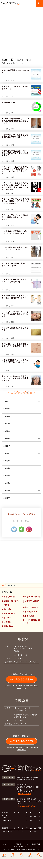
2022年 (6, 431)
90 (31, 392)
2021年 (6, 439)
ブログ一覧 (11, 585)
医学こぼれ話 (28, 616)
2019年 (6, 453)
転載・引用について (21, 846)
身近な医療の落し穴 (31, 597)
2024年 (6, 416)
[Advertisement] (21, 35)
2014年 (6, 491)
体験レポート (7, 618)
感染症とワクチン (30, 607)
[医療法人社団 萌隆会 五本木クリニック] (10, 3)
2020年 (6, 446)
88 (24, 392)
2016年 (6, 476)
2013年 (6, 498)
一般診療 (5, 605)
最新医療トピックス (10, 601)
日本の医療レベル (30, 612)
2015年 (6, 483)
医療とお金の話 (8, 597)
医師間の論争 (7, 626)
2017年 (6, 468)
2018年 (6, 461)
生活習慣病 (6, 622)
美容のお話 (6, 609)
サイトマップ (8, 844)
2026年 (6, 401)
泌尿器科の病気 (8, 613)
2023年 (6, 424)
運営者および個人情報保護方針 (28, 844)
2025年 (6, 409)
